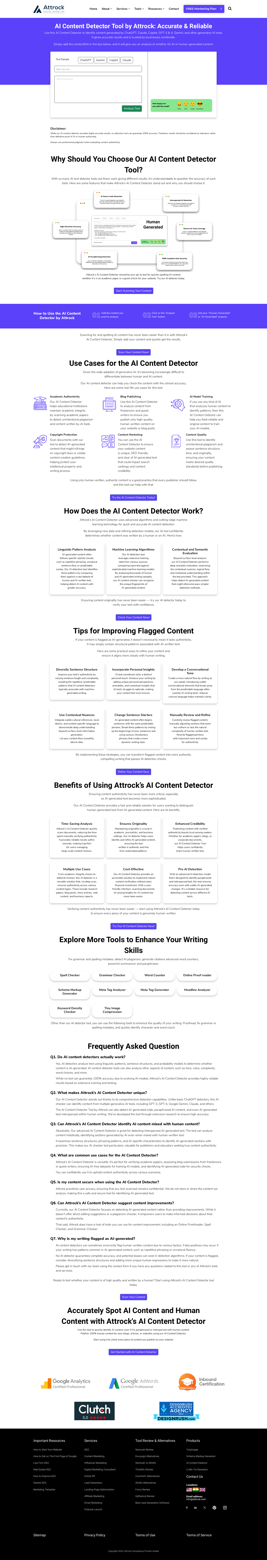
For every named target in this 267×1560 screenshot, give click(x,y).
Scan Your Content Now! (133, 352)
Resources (155, 9)
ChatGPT (85, 60)
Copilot (113, 60)
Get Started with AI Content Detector (133, 1352)
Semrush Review (144, 1449)
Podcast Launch (93, 1509)
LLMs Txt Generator (197, 1469)
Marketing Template (44, 1489)
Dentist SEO (39, 1482)
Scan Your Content (133, 1297)
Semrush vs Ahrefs (145, 1462)
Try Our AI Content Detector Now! (133, 926)
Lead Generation (93, 1482)
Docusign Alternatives (147, 1456)
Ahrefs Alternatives (145, 1482)
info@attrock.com (196, 1499)
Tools (138, 9)
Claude (127, 60)
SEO (86, 1449)
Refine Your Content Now (133, 772)
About (106, 9)
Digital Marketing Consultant (100, 1469)
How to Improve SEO (44, 1476)
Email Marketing (93, 1502)
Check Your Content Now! (133, 617)
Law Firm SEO (41, 1462)
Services (122, 9)
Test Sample (62, 59)
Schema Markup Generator (201, 1456)
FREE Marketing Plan (202, 8)
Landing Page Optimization (99, 1489)
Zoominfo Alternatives (147, 1476)
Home (93, 9)
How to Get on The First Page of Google (54, 1456)
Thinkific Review (144, 1469)
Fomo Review (142, 1489)
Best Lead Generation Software (152, 1502)
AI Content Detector (196, 1462)
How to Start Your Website (47, 1449)
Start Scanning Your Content (133, 291)
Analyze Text (132, 108)
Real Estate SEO (42, 1469)
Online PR (89, 1476)
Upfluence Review (145, 1496)
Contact (174, 9)
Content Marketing (94, 1456)
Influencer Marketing (95, 1462)
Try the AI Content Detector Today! (133, 497)
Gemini (100, 60)
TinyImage (192, 1449)
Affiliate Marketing (94, 1496)
